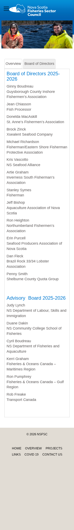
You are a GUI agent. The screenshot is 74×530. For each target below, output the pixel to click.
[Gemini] (37, 12)
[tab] (13, 64)
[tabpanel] (37, 239)
